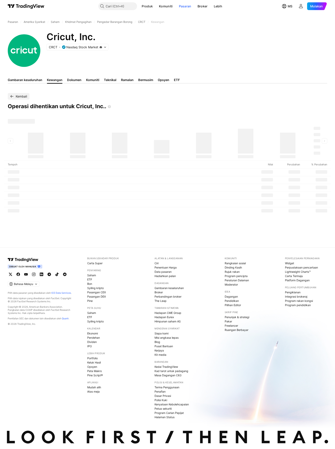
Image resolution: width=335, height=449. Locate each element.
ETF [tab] (177, 80)
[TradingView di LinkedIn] (41, 274)
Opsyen (92, 366)
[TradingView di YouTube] (26, 274)
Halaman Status (164, 417)
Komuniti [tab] (92, 80)
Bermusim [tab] (145, 80)
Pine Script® (95, 375)
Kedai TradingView (166, 366)
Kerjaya (159, 350)
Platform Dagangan (297, 280)
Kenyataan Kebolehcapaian (172, 404)
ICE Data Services (61, 292)
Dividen (92, 342)
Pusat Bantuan (164, 346)
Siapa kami (161, 333)
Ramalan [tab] (127, 80)
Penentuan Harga (166, 267)
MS (290, 6)
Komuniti (166, 6)
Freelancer (231, 325)
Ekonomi (92, 333)
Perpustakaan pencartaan (301, 267)
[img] (101, 47)
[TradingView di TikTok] (57, 274)
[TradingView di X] (10, 274)
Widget (289, 263)
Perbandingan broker (168, 296)
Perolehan (93, 337)
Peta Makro (94, 371)
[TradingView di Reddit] (64, 274)
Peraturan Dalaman (237, 280)
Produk (147, 6)
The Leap (161, 300)
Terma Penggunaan (167, 387)
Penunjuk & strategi (237, 317)
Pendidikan (232, 300)
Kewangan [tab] (54, 80)
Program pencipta (236, 276)
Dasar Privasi (163, 395)
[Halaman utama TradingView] (23, 259)
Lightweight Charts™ (298, 271)
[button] (155, 6)
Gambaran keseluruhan (169, 288)
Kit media (160, 354)
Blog (157, 342)
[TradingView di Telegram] (49, 274)
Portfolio (92, 358)
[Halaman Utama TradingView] (26, 6)
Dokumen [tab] (74, 80)
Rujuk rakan (232, 271)
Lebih (218, 6)
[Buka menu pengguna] (301, 6)
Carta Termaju (294, 276)
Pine (90, 300)
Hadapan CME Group (168, 312)
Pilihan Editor (233, 305)
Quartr (65, 318)
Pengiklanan (292, 292)
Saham (91, 275)
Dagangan (231, 296)
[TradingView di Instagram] (33, 274)
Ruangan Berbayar (236, 330)
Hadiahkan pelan (165, 276)
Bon (89, 283)
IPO (89, 346)
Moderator (231, 284)
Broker (203, 6)
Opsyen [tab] (163, 80)
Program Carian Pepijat (169, 412)
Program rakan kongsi (299, 300)
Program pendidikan (298, 305)
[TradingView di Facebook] (18, 274)
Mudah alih (94, 387)
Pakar (228, 321)
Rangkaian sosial (235, 263)
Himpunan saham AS (168, 321)
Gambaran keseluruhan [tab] (25, 80)
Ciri (157, 263)
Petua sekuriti (163, 408)
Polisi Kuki (161, 400)
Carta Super (95, 263)
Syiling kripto (95, 288)
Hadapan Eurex (164, 317)
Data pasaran (163, 271)
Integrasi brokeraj (296, 296)
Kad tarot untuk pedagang (171, 371)
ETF (89, 279)
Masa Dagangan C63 (168, 375)
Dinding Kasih (233, 267)
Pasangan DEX (96, 296)
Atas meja (93, 391)
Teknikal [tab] (110, 80)
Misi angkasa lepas (167, 337)
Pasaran (185, 6)
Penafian (160, 391)
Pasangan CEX (96, 292)
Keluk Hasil (94, 362)
